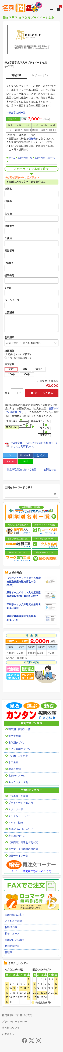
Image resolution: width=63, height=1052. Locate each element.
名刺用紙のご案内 (14, 914)
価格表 (32, 138)
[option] (31, 39)
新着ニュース (12, 933)
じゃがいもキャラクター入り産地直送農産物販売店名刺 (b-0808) (23, 582)
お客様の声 (11, 927)
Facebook (25, 455)
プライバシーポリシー (14, 1021)
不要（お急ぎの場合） (20, 358)
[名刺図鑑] (22, 9)
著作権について (11, 1028)
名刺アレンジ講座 (14, 940)
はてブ (40, 455)
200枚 (11, 374)
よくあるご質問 (13, 921)
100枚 (39, 369)
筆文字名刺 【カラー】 (45, 158)
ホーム (12, 158)
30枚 (11, 369)
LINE (25, 461)
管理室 (8, 952)
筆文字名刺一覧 (17, 112)
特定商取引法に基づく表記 (21, 469)
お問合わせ (50, 469)
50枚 (24, 369)
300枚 (26, 374)
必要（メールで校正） (20, 354)
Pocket (10, 461)
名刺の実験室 (12, 946)
